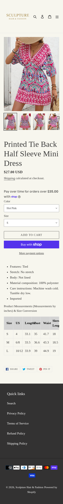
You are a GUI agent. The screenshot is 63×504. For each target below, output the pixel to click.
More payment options (31, 253)
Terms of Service (18, 423)
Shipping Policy (17, 443)
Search (11, 403)
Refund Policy (16, 433)
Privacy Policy (16, 413)
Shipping (9, 178)
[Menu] (57, 16)
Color (7, 201)
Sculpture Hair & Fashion (29, 487)
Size (6, 215)
